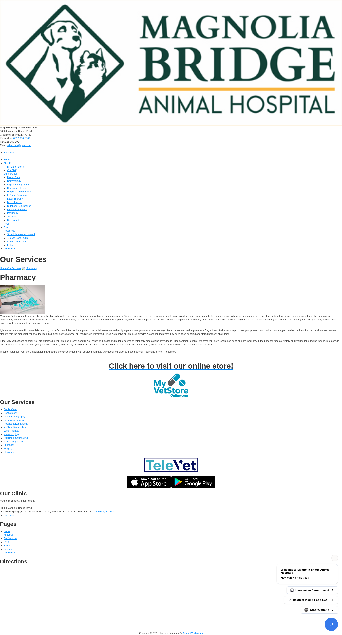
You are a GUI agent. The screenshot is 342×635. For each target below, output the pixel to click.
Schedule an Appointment (21, 234)
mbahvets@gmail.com (19, 145)
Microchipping (14, 202)
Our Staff (11, 170)
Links (10, 245)
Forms (7, 227)
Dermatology (14, 181)
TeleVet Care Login (17, 238)
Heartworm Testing (17, 188)
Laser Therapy (15, 198)
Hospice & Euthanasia (19, 191)
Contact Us (9, 248)
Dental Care (13, 177)
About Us (8, 163)
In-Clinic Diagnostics (18, 195)
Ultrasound (13, 220)
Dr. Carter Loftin (15, 166)
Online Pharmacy (16, 241)
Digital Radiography (18, 184)
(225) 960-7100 (21, 138)
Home (7, 159)
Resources (9, 230)
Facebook (9, 152)
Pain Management (17, 209)
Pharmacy (12, 213)
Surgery (11, 216)
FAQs (6, 223)
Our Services (10, 173)
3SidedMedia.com (193, 633)
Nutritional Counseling (19, 206)
